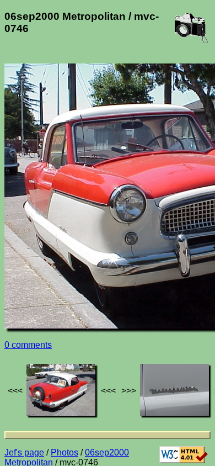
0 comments (28, 345)
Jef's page (24, 452)
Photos (64, 452)
